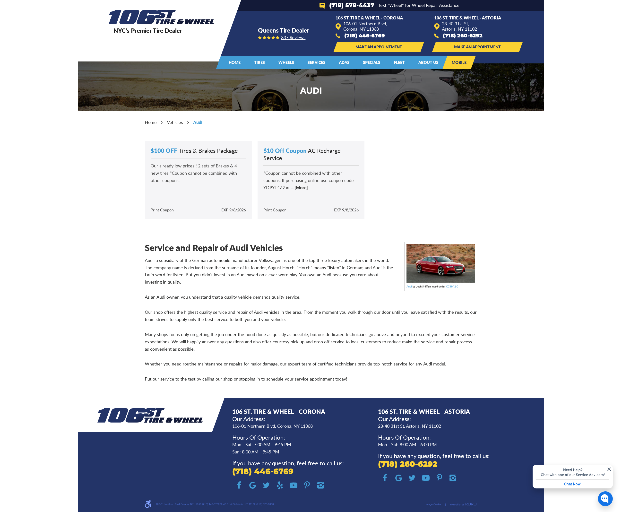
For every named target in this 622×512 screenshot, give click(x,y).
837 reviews (293, 37)
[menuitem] (234, 62)
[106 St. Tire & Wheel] (161, 17)
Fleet (399, 62)
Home (235, 62)
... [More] (299, 187)
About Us (428, 62)
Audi (197, 122)
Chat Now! (572, 483)
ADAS (344, 62)
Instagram (321, 485)
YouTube (293, 485)
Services (316, 62)
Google (252, 485)
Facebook (239, 485)
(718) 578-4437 (351, 6)
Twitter (266, 485)
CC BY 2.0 (452, 286)
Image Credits (433, 504)
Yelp (280, 485)
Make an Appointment (378, 47)
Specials (371, 62)
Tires (259, 62)
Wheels (286, 62)
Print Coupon (162, 210)
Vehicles (175, 122)
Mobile (459, 62)
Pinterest (307, 485)
